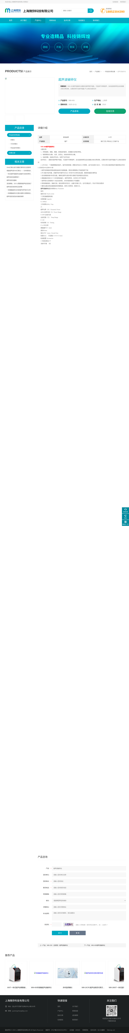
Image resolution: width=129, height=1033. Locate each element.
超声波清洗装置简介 (13, 177)
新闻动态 (52, 20)
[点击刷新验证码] (68, 924)
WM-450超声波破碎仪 (98, 945)
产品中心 (38, 20)
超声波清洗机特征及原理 (14, 187)
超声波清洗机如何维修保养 (15, 196)
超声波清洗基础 (12, 180)
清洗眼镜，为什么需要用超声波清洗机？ (19, 183)
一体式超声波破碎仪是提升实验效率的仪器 (20, 174)
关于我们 (23, 20)
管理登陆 (85, 1030)
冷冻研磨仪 (14, 144)
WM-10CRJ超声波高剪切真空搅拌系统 (79, 987)
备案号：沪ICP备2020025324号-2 (56, 1030)
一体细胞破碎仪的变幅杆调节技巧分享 (19, 190)
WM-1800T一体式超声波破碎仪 (105, 987)
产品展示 (97, 71)
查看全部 (12, 153)
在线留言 (115, 2)
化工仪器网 (101, 1030)
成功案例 (75, 1015)
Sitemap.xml (111, 1030)
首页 (10, 20)
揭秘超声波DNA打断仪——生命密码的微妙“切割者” (23, 170)
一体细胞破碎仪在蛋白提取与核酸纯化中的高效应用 (23, 193)
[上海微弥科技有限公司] (29, 5)
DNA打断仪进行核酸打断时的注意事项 (19, 167)
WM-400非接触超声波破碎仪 (26, 987)
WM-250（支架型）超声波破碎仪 (57, 945)
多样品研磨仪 (53, 987)
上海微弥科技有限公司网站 (19, 2)
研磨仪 (12, 140)
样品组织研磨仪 (15, 148)
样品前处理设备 (110, 71)
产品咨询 (74, 111)
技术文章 (67, 20)
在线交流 (110, 111)
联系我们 (123, 2)
